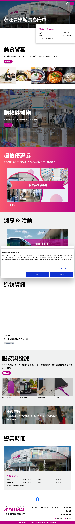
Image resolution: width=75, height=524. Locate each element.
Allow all (61, 274)
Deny (37, 274)
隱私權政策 (59, 518)
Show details (65, 269)
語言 (67, 4)
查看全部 (8, 62)
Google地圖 (10, 343)
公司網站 (69, 518)
